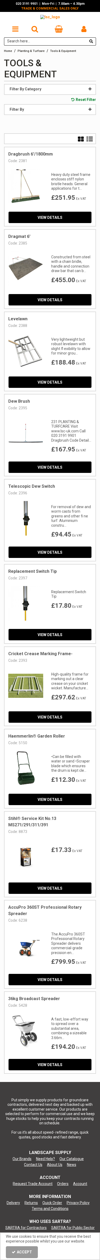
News (71, 1165)
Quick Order (52, 1203)
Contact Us (33, 1165)
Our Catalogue (71, 1159)
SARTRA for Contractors (26, 1228)
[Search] (91, 41)
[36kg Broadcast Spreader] (25, 1030)
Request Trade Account (33, 1184)
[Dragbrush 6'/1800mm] (25, 186)
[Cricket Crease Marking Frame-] (25, 685)
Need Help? (45, 1159)
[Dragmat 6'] (25, 268)
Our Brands (22, 1159)
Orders (63, 1184)
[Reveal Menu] (15, 29)
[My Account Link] (84, 29)
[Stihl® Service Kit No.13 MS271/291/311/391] (25, 856)
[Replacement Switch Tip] (25, 603)
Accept (24, 1252)
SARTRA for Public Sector (73, 1228)
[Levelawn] (25, 350)
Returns (31, 1203)
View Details (50, 217)
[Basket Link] (58, 30)
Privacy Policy (78, 1203)
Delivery (13, 1203)
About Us (54, 1165)
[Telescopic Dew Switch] (25, 518)
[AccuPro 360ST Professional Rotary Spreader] (25, 945)
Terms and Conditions (50, 1208)
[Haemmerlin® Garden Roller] (25, 768)
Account (80, 1184)
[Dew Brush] (25, 433)
